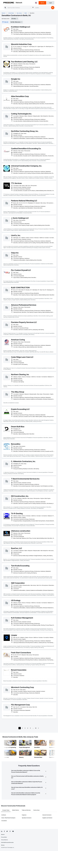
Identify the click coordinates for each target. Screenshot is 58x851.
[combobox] (42, 7)
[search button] (52, 7)
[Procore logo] (8, 3)
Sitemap (2, 845)
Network (19, 2)
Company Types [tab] (5, 810)
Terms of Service (4, 839)
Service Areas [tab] (36, 810)
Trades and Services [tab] (26, 810)
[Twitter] (7, 831)
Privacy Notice (4, 837)
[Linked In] (1, 831)
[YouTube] (13, 831)
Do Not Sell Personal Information (7, 842)
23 (35, 728)
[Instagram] (10, 831)
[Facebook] (4, 831)
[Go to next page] (38, 728)
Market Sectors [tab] (15, 810)
